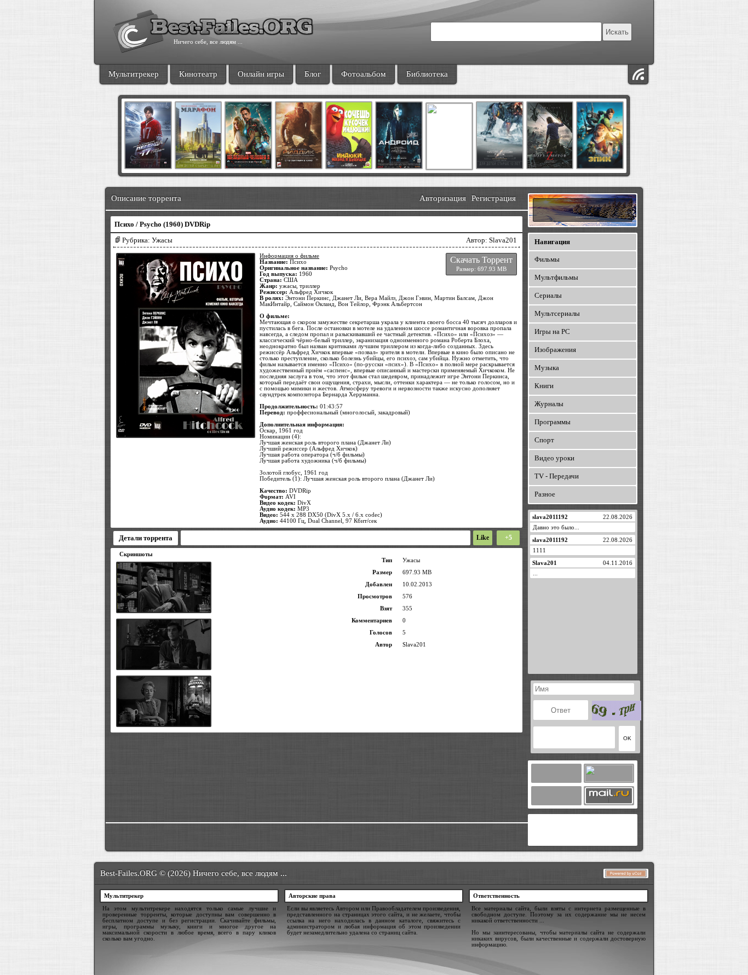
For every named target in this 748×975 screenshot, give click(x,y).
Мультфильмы (556, 277)
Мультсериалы (557, 313)
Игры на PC (552, 331)
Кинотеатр (198, 74)
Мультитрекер (133, 74)
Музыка (546, 368)
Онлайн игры (261, 74)
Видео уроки (554, 458)
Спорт (544, 440)
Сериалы (548, 295)
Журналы (548, 404)
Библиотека (427, 74)
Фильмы (547, 259)
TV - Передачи (556, 476)
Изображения (555, 349)
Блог (312, 74)
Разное (544, 494)
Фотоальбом (363, 74)
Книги (544, 386)
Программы (552, 422)
